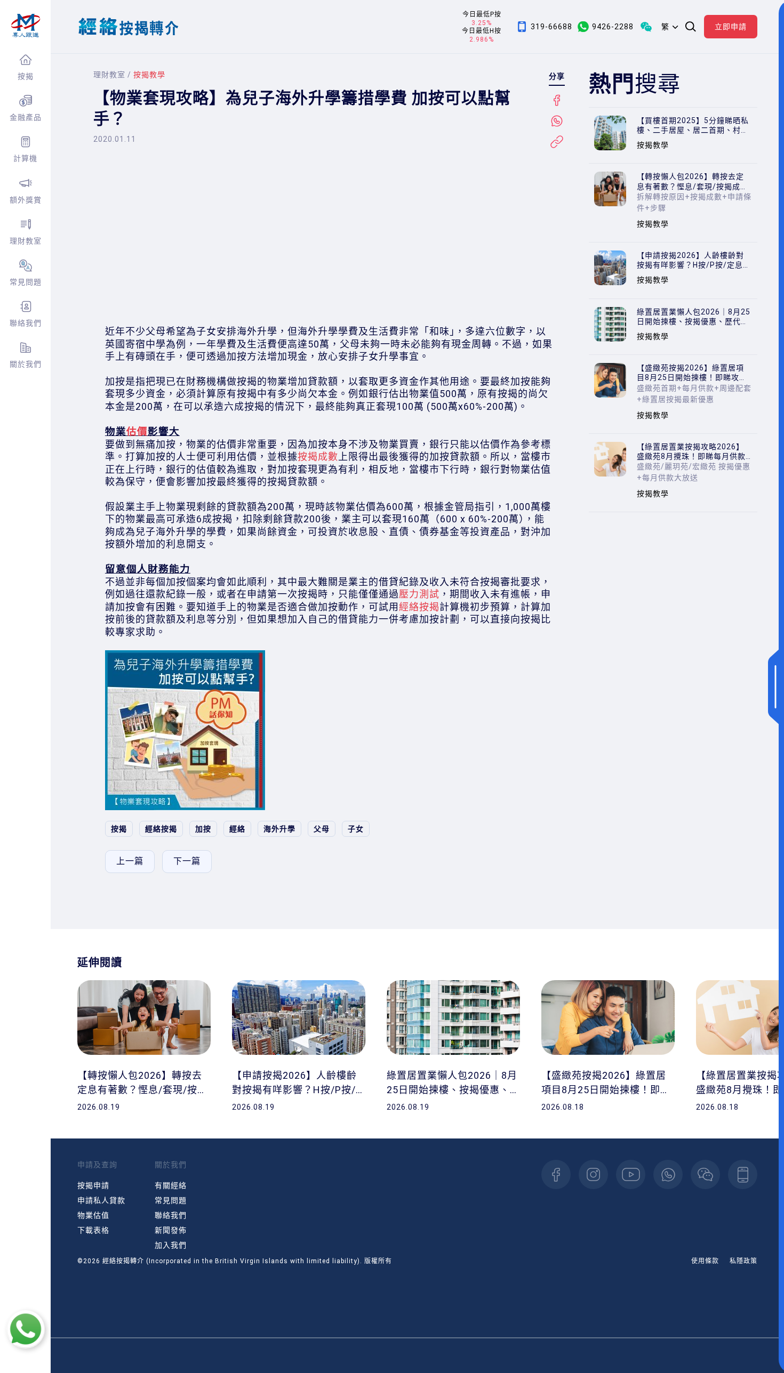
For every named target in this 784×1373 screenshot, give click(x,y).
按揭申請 (93, 1185)
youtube (630, 1174)
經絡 (237, 829)
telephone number (742, 1174)
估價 (137, 432)
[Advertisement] (329, 234)
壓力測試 (419, 594)
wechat (705, 1174)
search (690, 26)
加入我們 (171, 1245)
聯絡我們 (26, 323)
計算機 (25, 158)
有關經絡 (171, 1185)
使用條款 (705, 1261)
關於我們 (26, 364)
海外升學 (279, 829)
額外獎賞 (26, 200)
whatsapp (668, 1174)
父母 (322, 829)
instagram (593, 1174)
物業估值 (93, 1215)
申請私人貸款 (101, 1200)
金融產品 (26, 117)
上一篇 (129, 861)
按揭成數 (318, 456)
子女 (356, 829)
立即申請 (731, 26)
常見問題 (26, 282)
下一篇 (187, 861)
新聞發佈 (171, 1230)
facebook (556, 1174)
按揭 (26, 76)
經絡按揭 (419, 606)
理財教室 (26, 241)
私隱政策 (743, 1261)
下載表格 (93, 1230)
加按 (203, 829)
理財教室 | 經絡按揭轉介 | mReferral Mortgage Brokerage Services (25, 26)
